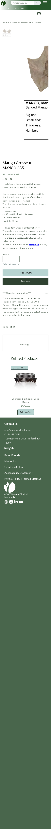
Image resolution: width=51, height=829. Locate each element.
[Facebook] (7, 327)
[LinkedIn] (16, 502)
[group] (25, 390)
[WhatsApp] (4, 327)
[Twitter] (14, 327)
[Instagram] (6, 502)
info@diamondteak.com (17, 430)
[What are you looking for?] (37, 3)
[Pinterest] (10, 327)
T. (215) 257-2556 (16, 8)
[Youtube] (21, 502)
